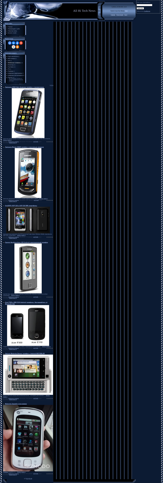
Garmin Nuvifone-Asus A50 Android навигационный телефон (26, 242)
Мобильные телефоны (14, 62)
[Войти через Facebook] (17, 43)
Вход (125, 15)
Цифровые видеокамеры (15, 73)
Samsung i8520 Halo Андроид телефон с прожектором (24, 87)
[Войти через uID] (9, 43)
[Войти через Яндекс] (21, 43)
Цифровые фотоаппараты (15, 75)
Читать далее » (7, 140)
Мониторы (11, 64)
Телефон (5, 472)
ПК (9, 69)
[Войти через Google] (13, 47)
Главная (113, 15)
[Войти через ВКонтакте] (13, 43)
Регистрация (119, 15)
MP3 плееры (11, 58)
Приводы (10, 71)
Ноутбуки (10, 67)
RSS (126, 11)
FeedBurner (147, 11)
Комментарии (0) (13, 142)
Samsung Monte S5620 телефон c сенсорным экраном (24, 147)
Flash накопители (13, 56)
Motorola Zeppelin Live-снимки (16, 404)
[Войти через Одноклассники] (17, 47)
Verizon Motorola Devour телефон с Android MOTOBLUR (25, 353)
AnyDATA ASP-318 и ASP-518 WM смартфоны (21, 205)
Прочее (10, 77)
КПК (9, 60)
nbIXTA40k (35, 141)
